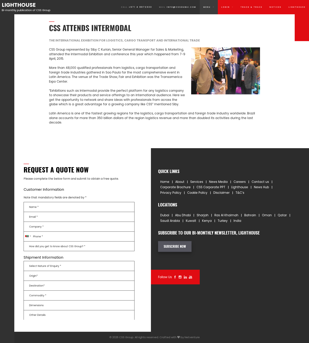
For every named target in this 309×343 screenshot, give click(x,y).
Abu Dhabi (183, 215)
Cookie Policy (197, 193)
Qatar (282, 215)
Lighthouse (19, 5)
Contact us (260, 182)
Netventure (192, 337)
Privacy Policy (170, 193)
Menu (207, 7)
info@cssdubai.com (177, 7)
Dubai (164, 215)
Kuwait (191, 221)
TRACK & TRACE (251, 7)
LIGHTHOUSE (297, 7)
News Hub (261, 187)
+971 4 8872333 (136, 7)
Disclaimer (221, 193)
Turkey (223, 221)
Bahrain (250, 215)
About (179, 182)
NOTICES (275, 7)
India (237, 221)
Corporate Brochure (175, 187)
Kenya (207, 221)
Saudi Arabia (170, 221)
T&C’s (240, 193)
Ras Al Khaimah (226, 215)
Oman (267, 215)
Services (196, 182)
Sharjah (203, 215)
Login (225, 7)
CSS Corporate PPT (211, 187)
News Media (218, 182)
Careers (240, 182)
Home (164, 182)
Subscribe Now (175, 246)
